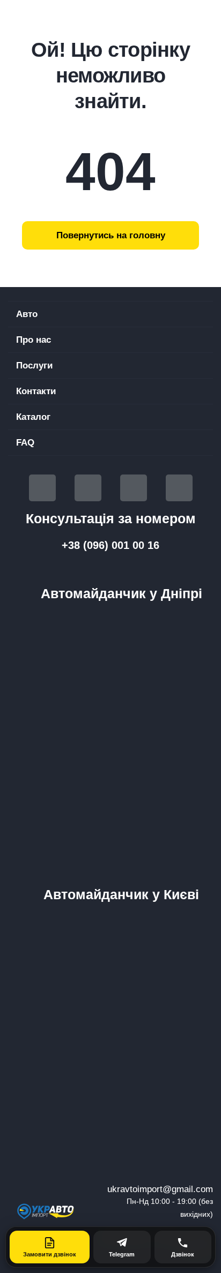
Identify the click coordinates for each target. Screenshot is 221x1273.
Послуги (34, 365)
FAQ (25, 443)
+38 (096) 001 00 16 (110, 545)
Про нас (33, 340)
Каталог (33, 417)
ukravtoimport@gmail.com (160, 1189)
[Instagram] (179, 487)
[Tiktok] (133, 487)
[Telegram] (88, 487)
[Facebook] (42, 487)
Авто (27, 314)
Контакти (36, 391)
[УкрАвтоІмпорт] (46, 1210)
